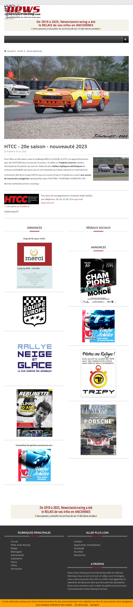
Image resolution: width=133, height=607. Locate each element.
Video (14, 565)
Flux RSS (78, 551)
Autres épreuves (34, 51)
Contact (78, 541)
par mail (79, 199)
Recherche (79, 555)
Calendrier (16, 558)
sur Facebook (23, 206)
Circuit (20, 51)
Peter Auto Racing (20, 544)
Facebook (79, 548)
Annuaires (16, 568)
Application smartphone (87, 544)
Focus (14, 561)
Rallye (14, 548)
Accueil (10, 51)
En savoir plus (81, 604)
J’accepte (95, 604)
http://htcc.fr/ (47, 202)
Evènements (17, 555)
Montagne (16, 551)
